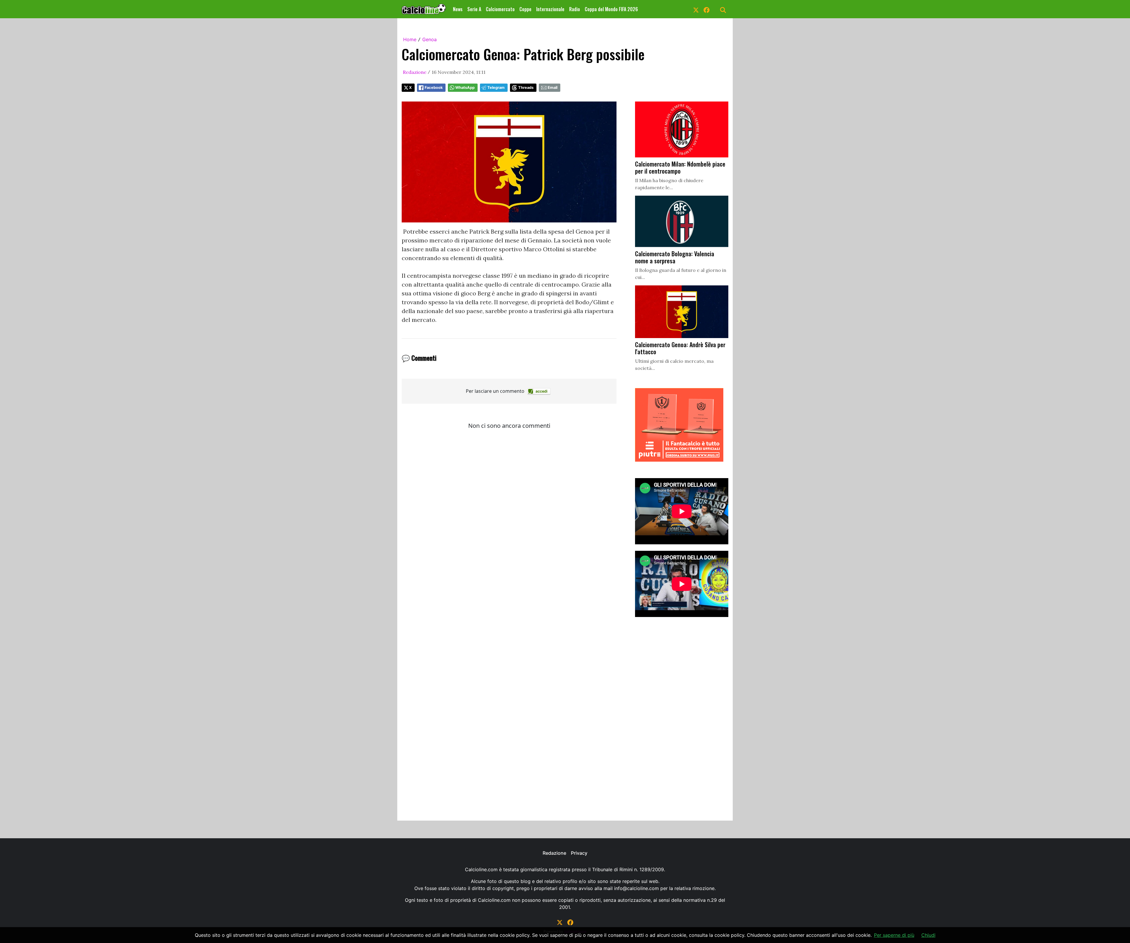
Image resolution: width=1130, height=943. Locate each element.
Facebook (434, 87)
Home (409, 39)
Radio (574, 9)
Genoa (429, 39)
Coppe (525, 9)
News (458, 9)
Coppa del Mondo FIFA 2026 (611, 9)
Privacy (579, 853)
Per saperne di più (894, 935)
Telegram (496, 87)
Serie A (474, 9)
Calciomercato (500, 9)
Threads (526, 87)
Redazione (414, 72)
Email (552, 87)
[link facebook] (706, 9)
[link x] (696, 9)
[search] (723, 9)
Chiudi (928, 935)
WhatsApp (465, 87)
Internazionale (550, 9)
